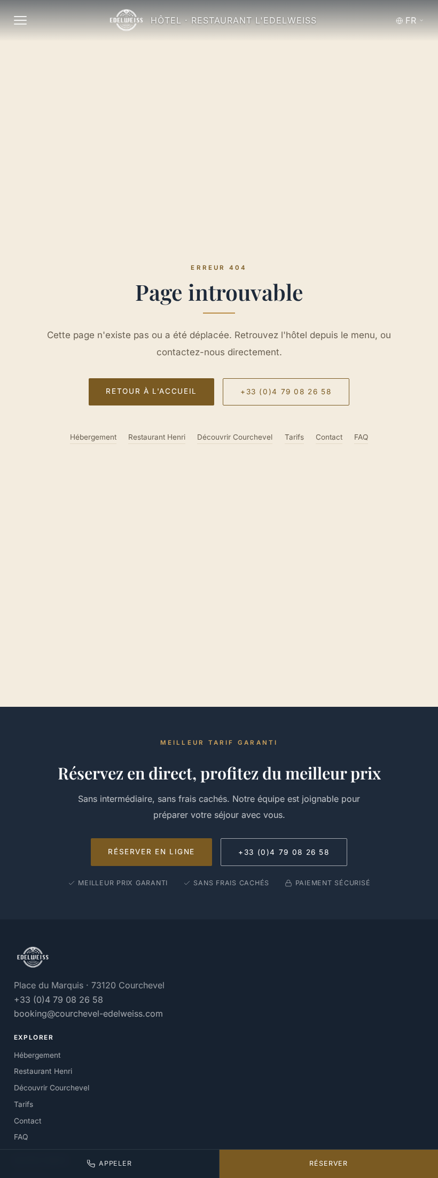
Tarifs (294, 437)
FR (410, 20)
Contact (329, 437)
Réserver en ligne (151, 851)
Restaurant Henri (156, 437)
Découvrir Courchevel (234, 437)
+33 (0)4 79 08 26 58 (286, 391)
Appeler (115, 1163)
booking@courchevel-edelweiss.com (88, 1013)
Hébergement (93, 437)
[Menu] (20, 20)
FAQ (361, 437)
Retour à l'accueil (151, 391)
